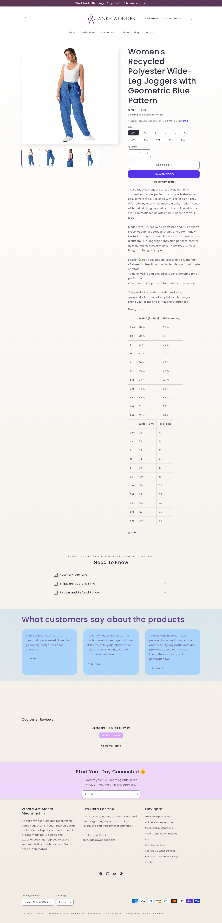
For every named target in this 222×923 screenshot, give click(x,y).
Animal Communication (159, 822)
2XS (133, 132)
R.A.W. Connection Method (161, 833)
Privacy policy (95, 913)
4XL (158, 139)
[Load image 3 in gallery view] (70, 158)
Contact (150, 862)
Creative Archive (155, 845)
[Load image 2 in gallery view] (50, 158)
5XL (171, 139)
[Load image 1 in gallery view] (31, 158)
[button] (25, 18)
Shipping (133, 114)
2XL (133, 139)
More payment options (164, 181)
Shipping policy (132, 913)
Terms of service (112, 913)
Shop (148, 839)
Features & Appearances (160, 851)
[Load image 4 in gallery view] (90, 158)
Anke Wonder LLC (39, 913)
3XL (146, 139)
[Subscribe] (136, 794)
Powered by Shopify (58, 913)
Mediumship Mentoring (159, 828)
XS (145, 132)
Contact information (153, 913)
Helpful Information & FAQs (161, 856)
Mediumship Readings (158, 816)
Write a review (111, 735)
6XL (183, 139)
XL (185, 132)
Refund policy (78, 913)
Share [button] (134, 532)
